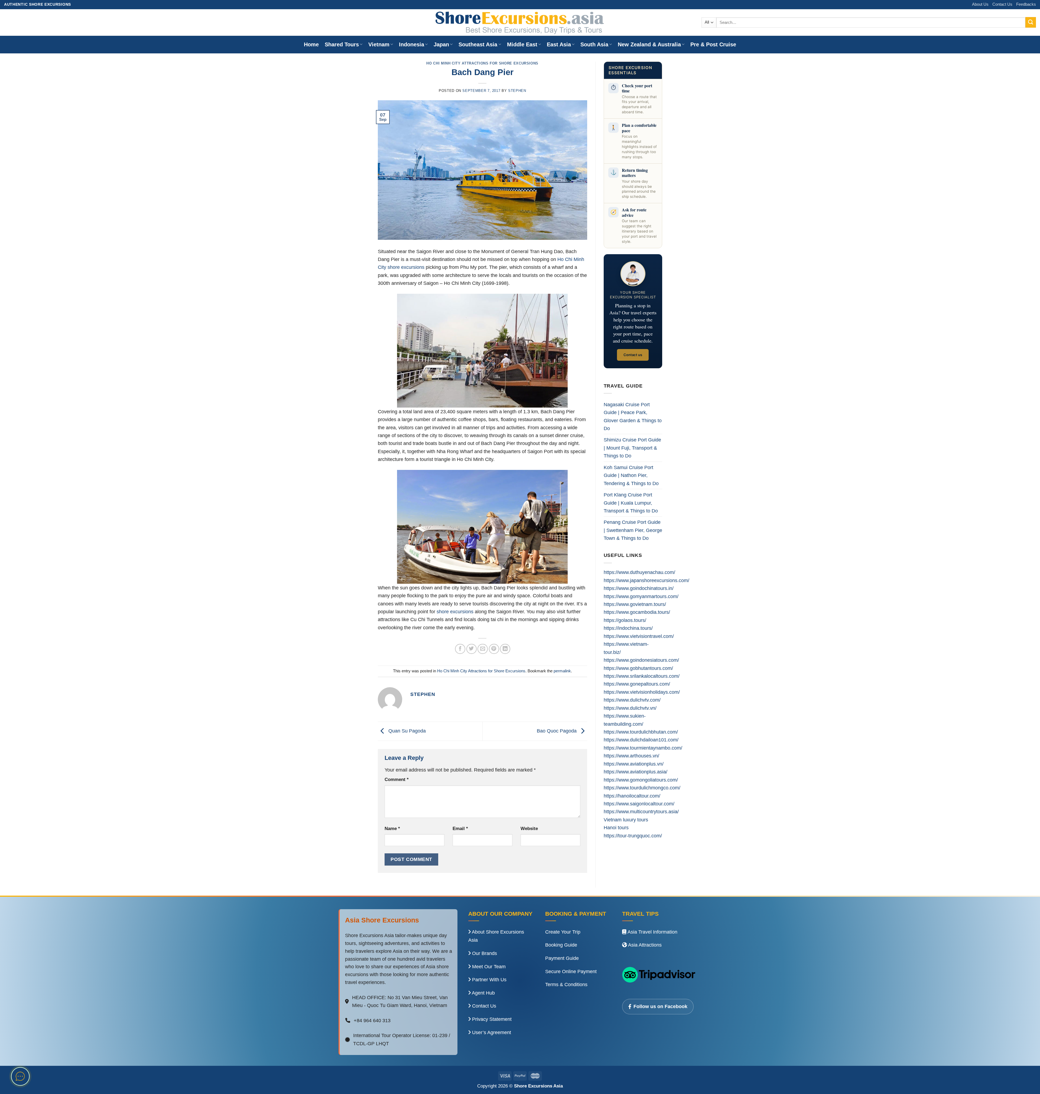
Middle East (522, 44)
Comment (397, 779)
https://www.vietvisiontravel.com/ (639, 636)
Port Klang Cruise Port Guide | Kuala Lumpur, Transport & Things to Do (631, 503)
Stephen (517, 91)
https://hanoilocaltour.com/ (632, 796)
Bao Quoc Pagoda (557, 731)
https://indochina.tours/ (628, 628)
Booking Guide (561, 945)
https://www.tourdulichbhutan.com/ (641, 732)
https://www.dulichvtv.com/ (632, 700)
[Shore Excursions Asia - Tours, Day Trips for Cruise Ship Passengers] (520, 22)
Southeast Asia (478, 44)
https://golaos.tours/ (625, 620)
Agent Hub (483, 993)
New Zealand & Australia (649, 44)
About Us (980, 4)
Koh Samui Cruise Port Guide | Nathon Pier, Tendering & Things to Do (631, 475)
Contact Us (1002, 4)
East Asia (559, 44)
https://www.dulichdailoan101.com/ (641, 740)
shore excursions (455, 611)
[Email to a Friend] (482, 649)
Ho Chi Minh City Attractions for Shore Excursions (482, 63)
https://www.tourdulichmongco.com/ (642, 787)
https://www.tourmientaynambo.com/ (643, 748)
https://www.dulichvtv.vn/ (630, 708)
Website (529, 828)
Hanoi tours (616, 827)
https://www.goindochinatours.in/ (639, 588)
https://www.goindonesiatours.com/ (641, 660)
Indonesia (411, 44)
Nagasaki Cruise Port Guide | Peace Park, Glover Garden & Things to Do (633, 416)
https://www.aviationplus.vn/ (634, 764)
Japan (441, 44)
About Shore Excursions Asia (496, 936)
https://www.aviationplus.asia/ (635, 771)
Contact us (632, 355)
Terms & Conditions (566, 984)
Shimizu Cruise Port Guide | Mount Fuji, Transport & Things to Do (632, 448)
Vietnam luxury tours (626, 819)
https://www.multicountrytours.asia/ (641, 811)
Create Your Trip (562, 932)
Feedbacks (1026, 4)
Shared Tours (342, 44)
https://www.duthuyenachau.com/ (639, 572)
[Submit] (1030, 22)
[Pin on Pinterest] (494, 649)
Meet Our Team (488, 966)
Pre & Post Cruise (713, 44)
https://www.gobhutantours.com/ (638, 668)
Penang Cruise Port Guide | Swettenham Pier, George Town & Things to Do (633, 530)
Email (460, 828)
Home (311, 44)
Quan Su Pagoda (406, 731)
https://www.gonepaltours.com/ (637, 684)
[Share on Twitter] (471, 649)
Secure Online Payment (571, 971)
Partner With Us (488, 979)
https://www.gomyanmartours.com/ (641, 596)
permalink (562, 671)
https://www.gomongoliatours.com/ (641, 780)
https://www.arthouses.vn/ (631, 756)
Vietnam (378, 44)
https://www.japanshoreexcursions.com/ (646, 580)
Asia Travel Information (651, 932)
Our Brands (484, 953)
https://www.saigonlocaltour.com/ (639, 803)
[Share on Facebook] (460, 649)
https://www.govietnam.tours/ (635, 604)
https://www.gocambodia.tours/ (637, 612)
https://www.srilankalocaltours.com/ (642, 676)
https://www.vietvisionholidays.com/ (642, 692)
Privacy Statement (491, 1019)
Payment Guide (562, 958)
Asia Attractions (644, 945)
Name (392, 828)
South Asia (594, 44)
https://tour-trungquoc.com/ (633, 835)
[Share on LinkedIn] (505, 649)
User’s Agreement (491, 1032)
